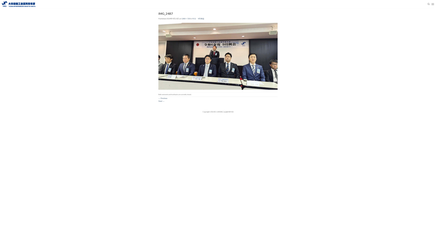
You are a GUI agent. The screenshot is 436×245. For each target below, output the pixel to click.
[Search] (429, 4)
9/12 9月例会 (198, 18)
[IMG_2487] (218, 56)
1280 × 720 (185, 18)
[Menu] (432, 4)
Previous (162, 98)
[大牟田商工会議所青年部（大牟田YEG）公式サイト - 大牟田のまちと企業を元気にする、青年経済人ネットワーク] (19, 4)
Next (161, 101)
